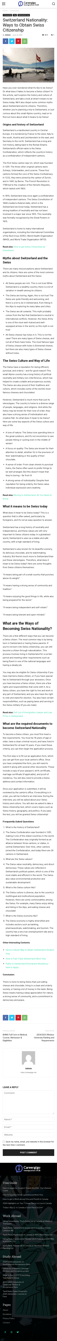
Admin (8, 35)
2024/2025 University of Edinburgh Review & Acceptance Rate (13, 1284)
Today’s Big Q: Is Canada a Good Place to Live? (23, 1207)
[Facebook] (5, 41)
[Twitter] (12, 41)
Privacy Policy (9, 1318)
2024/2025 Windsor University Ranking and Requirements (44, 1037)
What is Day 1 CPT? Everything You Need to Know (16, 1276)
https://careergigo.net (28, 1072)
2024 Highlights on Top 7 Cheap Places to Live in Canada (27, 1203)
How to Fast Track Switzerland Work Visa (26, 958)
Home (5, 10)
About (5, 1310)
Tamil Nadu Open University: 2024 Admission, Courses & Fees (15, 1293)
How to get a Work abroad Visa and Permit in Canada (25, 1199)
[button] (53, 3)
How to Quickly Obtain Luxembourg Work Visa (23, 1195)
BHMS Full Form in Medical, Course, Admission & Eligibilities (15, 1037)
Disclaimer (7, 1314)
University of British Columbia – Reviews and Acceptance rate (16, 1269)
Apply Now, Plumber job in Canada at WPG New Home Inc (28, 1234)
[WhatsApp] (24, 41)
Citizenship (14, 10)
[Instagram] (11, 1332)
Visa (15, 15)
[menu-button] (4, 4)
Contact (6, 1322)
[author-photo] (28, 1064)
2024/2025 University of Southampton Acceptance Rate (16, 1263)
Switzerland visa (23, 15)
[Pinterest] (18, 41)
